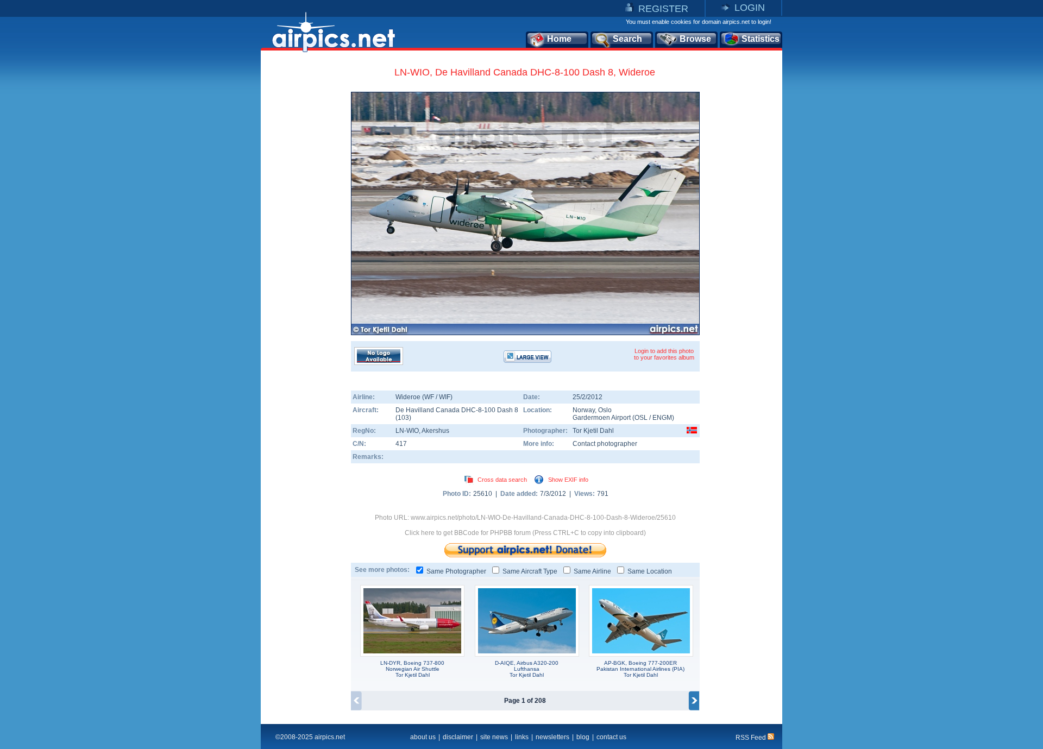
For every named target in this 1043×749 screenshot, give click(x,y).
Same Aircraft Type (530, 571)
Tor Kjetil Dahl (593, 431)
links (522, 737)
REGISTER (663, 8)
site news (494, 737)
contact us (611, 737)
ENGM (662, 417)
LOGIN (749, 7)
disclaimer (458, 737)
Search (627, 38)
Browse (695, 38)
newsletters (552, 737)
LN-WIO (407, 431)
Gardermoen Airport (602, 417)
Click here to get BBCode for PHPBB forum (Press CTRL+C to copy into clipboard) (525, 533)
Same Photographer (456, 571)
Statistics (761, 38)
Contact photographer (605, 444)
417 (401, 444)
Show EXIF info (568, 479)
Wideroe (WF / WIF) (424, 397)
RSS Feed (752, 737)
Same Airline (592, 571)
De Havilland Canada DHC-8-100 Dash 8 (456, 410)
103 (403, 417)
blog (582, 737)
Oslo (605, 410)
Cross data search (502, 479)
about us (423, 737)
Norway (584, 410)
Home (559, 38)
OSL (641, 417)
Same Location (650, 571)
